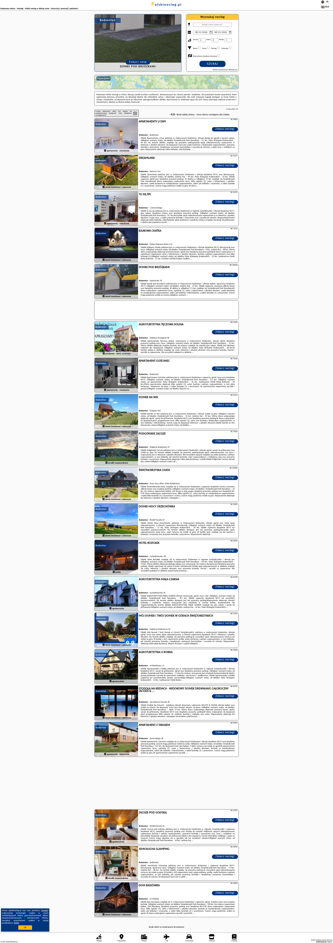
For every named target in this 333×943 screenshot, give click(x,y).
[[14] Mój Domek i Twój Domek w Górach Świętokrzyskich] (116, 630)
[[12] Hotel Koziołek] (116, 557)
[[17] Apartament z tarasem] (116, 739)
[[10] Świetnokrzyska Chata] (116, 484)
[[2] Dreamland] (116, 172)
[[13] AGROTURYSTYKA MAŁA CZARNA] (116, 593)
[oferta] (105, 151)
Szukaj (212, 64)
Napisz (329, 942)
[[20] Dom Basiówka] (116, 899)
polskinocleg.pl (166, 5)
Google (45, 911)
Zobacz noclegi (224, 129)
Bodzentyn (101, 124)
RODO (16, 923)
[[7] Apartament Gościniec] (116, 375)
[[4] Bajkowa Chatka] (116, 245)
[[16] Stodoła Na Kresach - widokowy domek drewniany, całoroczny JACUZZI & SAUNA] (116, 703)
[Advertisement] (166, 783)
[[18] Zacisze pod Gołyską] (116, 827)
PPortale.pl (14, 942)
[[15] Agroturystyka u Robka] (116, 666)
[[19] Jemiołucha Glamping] (116, 863)
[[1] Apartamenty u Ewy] (116, 136)
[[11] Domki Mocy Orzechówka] (116, 521)
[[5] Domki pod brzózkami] (116, 281)
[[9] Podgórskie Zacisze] (116, 448)
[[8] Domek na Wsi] (116, 411)
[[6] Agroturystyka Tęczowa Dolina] (116, 339)
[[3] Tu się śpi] (116, 208)
